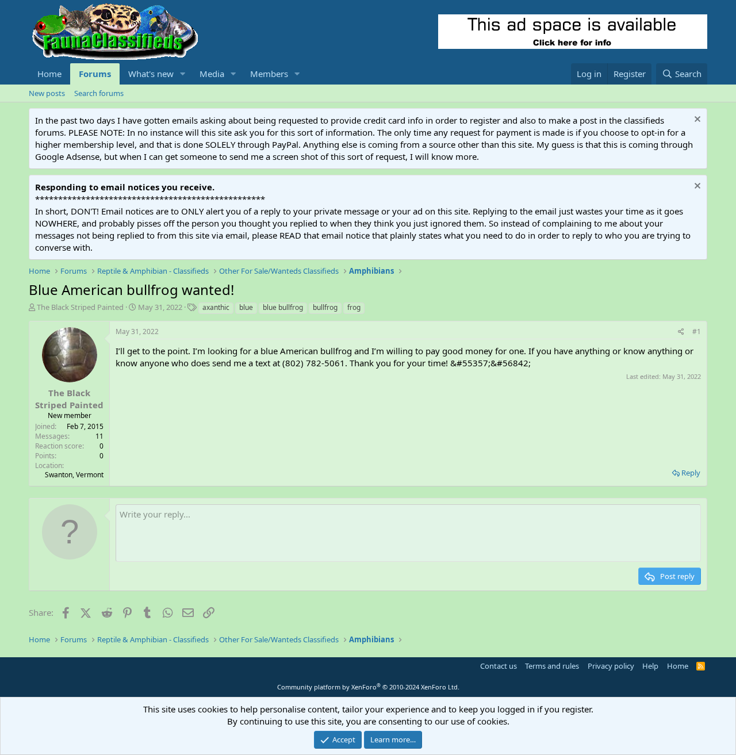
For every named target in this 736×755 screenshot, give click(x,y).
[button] (183, 74)
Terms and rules (552, 666)
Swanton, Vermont (74, 475)
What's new (151, 73)
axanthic (215, 307)
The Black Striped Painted (80, 307)
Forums (95, 73)
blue (246, 307)
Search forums (99, 93)
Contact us (498, 666)
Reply (690, 472)
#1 (696, 331)
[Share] (681, 332)
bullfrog (325, 307)
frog (354, 307)
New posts (47, 93)
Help (650, 666)
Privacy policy (611, 666)
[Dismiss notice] (696, 120)
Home (49, 73)
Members (269, 73)
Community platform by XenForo (368, 687)
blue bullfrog (283, 307)
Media (212, 73)
